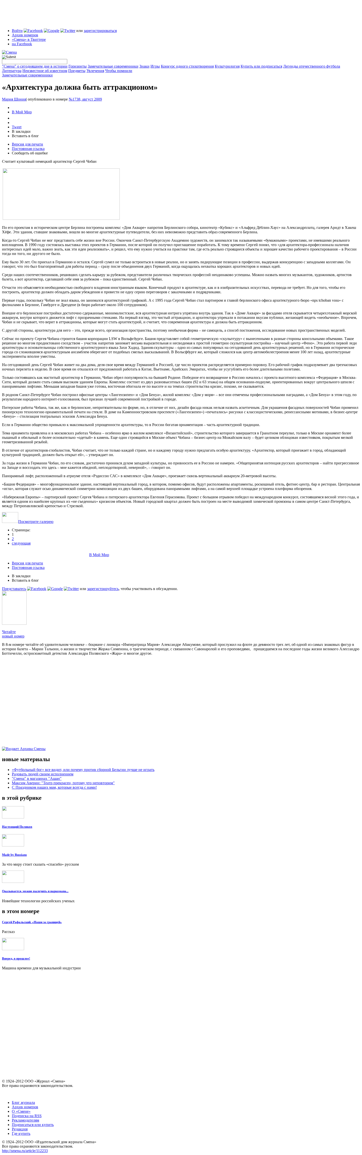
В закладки (21, 131)
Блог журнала (23, 1102)
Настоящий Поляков (17, 827)
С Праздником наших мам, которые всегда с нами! (54, 787)
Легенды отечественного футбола (311, 66)
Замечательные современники (113, 66)
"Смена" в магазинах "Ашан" (37, 778)
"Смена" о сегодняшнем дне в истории (34, 66)
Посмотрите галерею (35, 521)
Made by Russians (14, 855)
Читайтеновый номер (13, 634)
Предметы (76, 71)
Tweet (16, 127)
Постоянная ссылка (28, 149)
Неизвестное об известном (44, 71)
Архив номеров (25, 35)
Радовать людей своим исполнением (42, 774)
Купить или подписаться (261, 66)
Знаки (144, 66)
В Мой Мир (22, 112)
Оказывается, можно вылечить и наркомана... (35, 891)
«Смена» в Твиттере (29, 39)
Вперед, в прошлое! (16, 958)
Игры (155, 66)
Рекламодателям (25, 1120)
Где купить (21, 1133)
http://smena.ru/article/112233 (25, 1151)
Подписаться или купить (33, 1125)
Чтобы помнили (118, 71)
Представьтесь (14, 589)
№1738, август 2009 (85, 99)
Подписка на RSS (27, 1116)
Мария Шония (14, 99)
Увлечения (95, 71)
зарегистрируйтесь (103, 589)
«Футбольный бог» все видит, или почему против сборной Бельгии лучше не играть (83, 770)
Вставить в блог (25, 136)
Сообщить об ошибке (30, 153)
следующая (21, 543)
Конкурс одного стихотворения (187, 66)
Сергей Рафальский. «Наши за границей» (32, 922)
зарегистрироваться (100, 31)
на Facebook (22, 44)
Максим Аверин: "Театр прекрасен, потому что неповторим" (63, 783)
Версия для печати (27, 144)
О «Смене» (21, 1111)
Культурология (227, 66)
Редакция (20, 1129)
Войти (17, 31)
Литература (11, 71)
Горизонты (77, 66)
